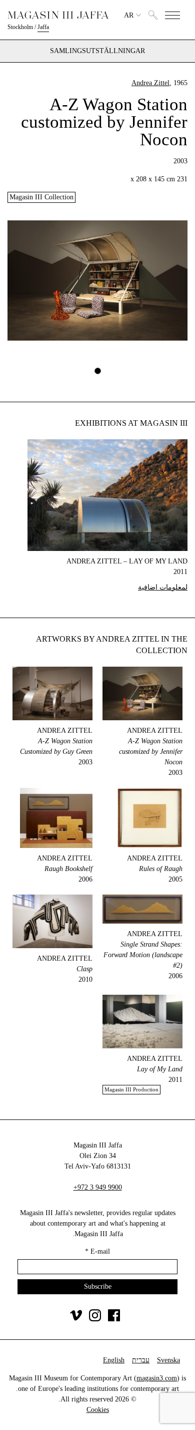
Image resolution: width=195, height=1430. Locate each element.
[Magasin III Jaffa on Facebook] (114, 1319)
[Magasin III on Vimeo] (76, 1319)
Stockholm (20, 27)
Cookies (97, 1409)
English (113, 1360)
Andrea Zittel (151, 83)
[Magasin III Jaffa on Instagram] (95, 1319)
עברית (141, 1360)
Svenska (168, 1360)
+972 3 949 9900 (98, 1187)
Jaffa (43, 27)
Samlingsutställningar (97, 51)
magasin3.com (156, 1378)
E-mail (97, 1251)
